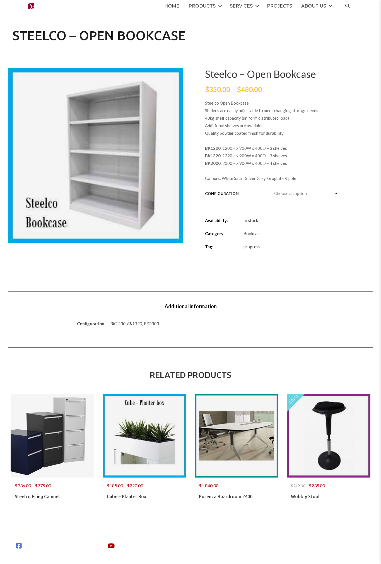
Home (171, 6)
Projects (279, 6)
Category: (215, 233)
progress (251, 246)
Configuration (222, 193)
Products (202, 6)
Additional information (191, 306)
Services (241, 6)
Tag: (209, 246)
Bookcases (253, 233)
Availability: (216, 220)
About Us (313, 6)
